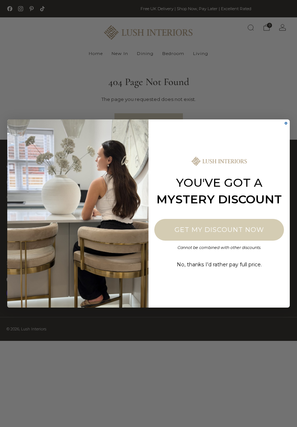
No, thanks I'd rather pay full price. (219, 264)
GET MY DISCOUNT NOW (219, 230)
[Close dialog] (286, 123)
